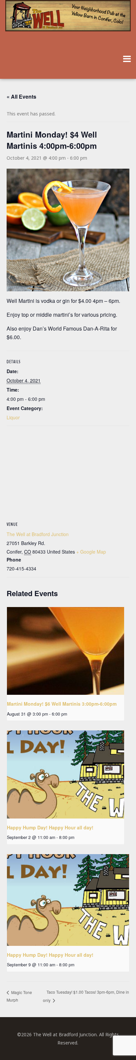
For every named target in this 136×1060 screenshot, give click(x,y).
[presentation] (65, 651)
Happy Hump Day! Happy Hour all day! (50, 827)
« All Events (21, 96)
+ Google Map (91, 551)
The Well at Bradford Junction (38, 534)
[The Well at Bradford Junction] (67, 19)
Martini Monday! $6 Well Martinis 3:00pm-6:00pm (62, 703)
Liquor (13, 417)
